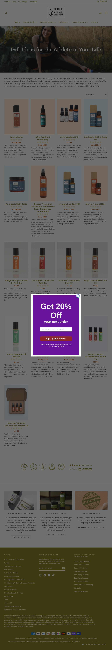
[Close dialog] (78, 296)
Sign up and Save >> (56, 338)
